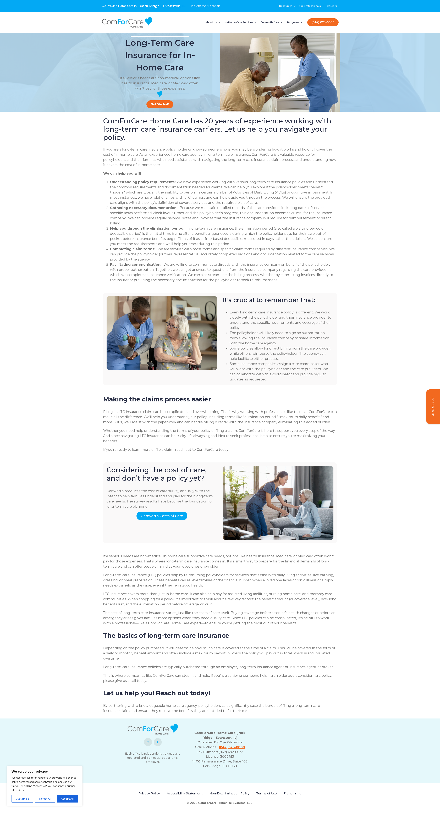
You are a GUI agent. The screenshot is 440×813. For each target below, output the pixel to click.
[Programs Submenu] (301, 22)
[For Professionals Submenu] (323, 6)
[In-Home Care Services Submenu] (255, 22)
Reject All (45, 798)
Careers (332, 6)
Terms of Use (266, 793)
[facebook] (158, 742)
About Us (211, 22)
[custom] (148, 742)
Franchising (292, 793)
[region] (44, 786)
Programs (293, 22)
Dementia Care (270, 22)
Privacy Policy (149, 793)
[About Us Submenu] (219, 22)
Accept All (67, 798)
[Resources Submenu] (294, 6)
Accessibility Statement (184, 793)
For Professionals (310, 6)
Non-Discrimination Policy (229, 793)
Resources (285, 6)
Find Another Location (204, 6)
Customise (22, 798)
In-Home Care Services (238, 22)
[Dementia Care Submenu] (281, 22)
